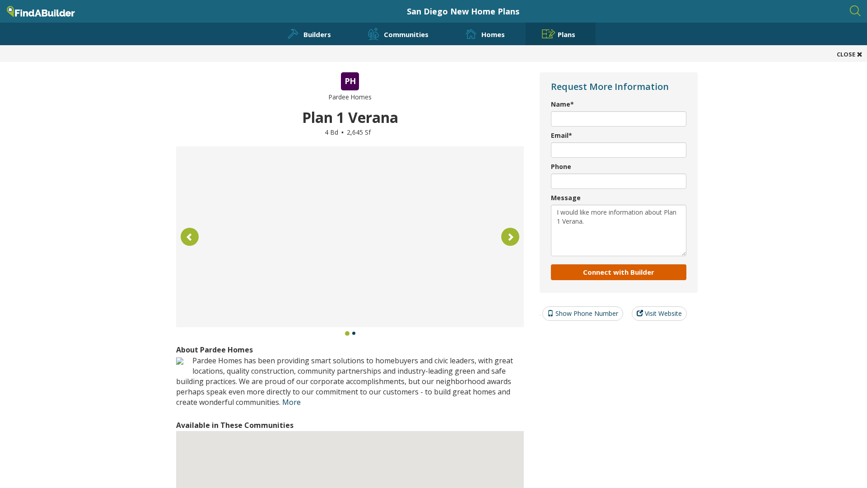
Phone (561, 166)
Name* (562, 104)
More (291, 402)
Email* (561, 135)
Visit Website (662, 313)
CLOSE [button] (847, 54)
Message (566, 197)
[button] (190, 237)
